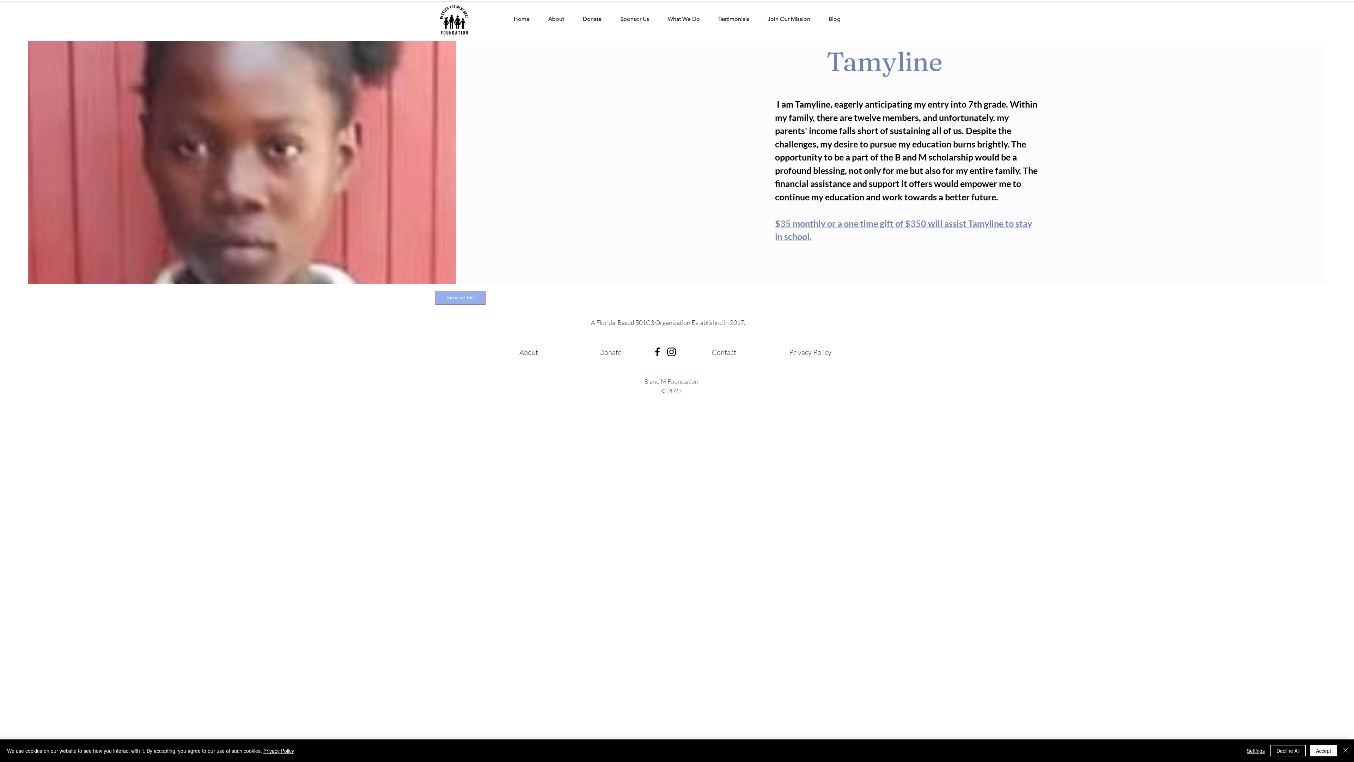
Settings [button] (1256, 750)
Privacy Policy (810, 352)
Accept (1323, 750)
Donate (610, 352)
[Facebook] (657, 352)
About (528, 352)
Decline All (1288, 750)
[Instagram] (671, 352)
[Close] (1345, 750)
